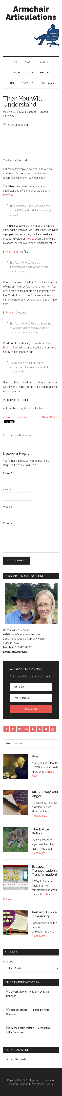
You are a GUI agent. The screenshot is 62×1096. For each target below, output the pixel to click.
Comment (9, 523)
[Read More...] (39, 815)
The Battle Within (40, 831)
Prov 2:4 (30, 238)
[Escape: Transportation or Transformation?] (15, 878)
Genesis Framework (19, 1084)
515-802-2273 (23, 647)
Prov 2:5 (8, 195)
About (29, 62)
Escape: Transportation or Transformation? (45, 871)
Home (14, 62)
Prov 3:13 (8, 347)
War (35, 756)
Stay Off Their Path (16, 417)
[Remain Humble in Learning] (15, 923)
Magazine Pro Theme (40, 1080)
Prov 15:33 (12, 251)
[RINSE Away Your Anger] (15, 803)
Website (8, 506)
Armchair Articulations (31, 13)
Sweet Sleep (49, 417)
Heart (10, 83)
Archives (45, 62)
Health (44, 72)
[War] (15, 767)
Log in (49, 1084)
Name (7, 473)
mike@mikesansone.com (25, 634)
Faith (16, 72)
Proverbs (27, 83)
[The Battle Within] (15, 840)
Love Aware (48, 83)
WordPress (38, 1084)
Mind (30, 72)
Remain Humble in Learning (44, 914)
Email (7, 490)
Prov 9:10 (11, 312)
